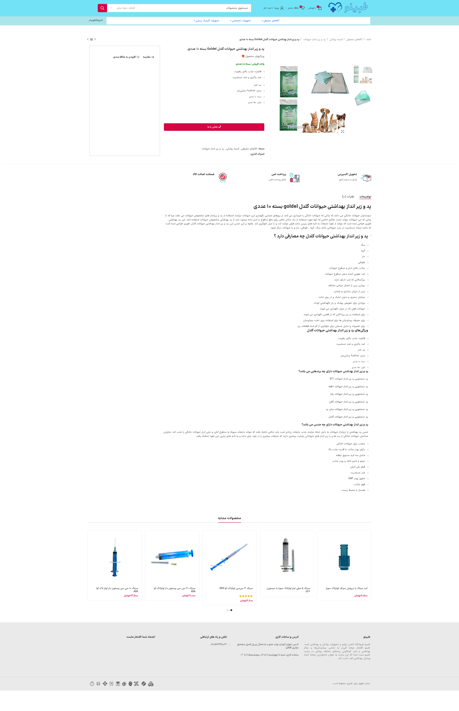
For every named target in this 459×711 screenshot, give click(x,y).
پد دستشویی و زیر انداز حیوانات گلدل (348, 417)
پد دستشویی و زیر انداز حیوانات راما (349, 394)
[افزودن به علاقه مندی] (320, 560)
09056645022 (96, 21)
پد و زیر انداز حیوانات (314, 39)
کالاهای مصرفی (271, 21)
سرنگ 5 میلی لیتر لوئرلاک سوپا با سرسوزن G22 (288, 589)
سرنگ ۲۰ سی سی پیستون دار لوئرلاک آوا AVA (174, 589)
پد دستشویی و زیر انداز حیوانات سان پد (347, 409)
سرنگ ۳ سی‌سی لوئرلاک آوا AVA (236, 588)
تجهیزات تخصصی (241, 21)
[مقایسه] (320, 552)
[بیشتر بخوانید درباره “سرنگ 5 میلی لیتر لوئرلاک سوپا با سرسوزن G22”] (262, 536)
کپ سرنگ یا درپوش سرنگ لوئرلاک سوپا (347, 588)
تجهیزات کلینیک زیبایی (207, 21)
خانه (368, 39)
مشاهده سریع (320, 544)
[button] (320, 536)
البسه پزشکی (335, 39)
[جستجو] (102, 8)
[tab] (365, 197)
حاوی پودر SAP (356, 478)
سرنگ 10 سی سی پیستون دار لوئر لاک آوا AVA (117, 589)
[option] (362, 74)
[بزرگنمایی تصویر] (342, 131)
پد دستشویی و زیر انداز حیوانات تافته (348, 386)
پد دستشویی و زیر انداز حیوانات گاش (348, 402)
